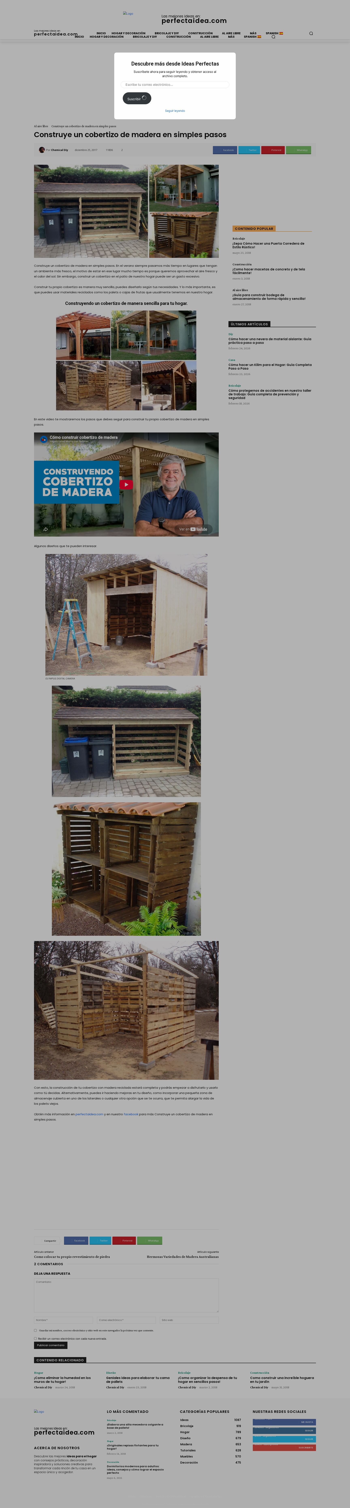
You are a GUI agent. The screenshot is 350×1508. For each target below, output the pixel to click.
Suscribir (134, 99)
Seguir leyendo (175, 110)
